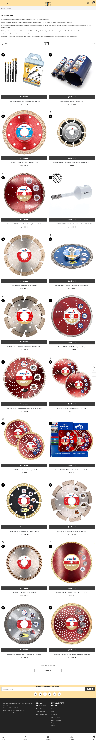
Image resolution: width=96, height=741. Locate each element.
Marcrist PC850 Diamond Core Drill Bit (72, 71)
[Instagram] (40, 694)
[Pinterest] (45, 694)
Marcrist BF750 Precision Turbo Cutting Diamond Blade (24, 194)
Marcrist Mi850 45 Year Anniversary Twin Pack (72, 378)
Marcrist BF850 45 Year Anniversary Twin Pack (24, 440)
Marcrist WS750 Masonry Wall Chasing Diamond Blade (24, 316)
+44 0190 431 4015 (13, 708)
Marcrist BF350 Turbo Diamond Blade (24, 562)
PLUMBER (9, 8)
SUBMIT (90, 689)
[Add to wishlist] (3, 50)
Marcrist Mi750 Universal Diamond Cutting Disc (72, 501)
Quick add (24, 97)
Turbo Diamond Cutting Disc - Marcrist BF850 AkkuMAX (24, 624)
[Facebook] (35, 694)
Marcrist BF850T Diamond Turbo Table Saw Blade (72, 562)
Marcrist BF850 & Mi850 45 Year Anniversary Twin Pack (72, 440)
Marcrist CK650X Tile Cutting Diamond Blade (24, 132)
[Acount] (88, 3)
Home (2, 8)
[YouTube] (54, 694)
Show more (48, 670)
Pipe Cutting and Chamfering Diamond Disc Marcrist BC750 (72, 132)
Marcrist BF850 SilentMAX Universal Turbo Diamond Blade (72, 624)
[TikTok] (49, 694)
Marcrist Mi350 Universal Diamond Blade (24, 255)
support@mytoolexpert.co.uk (15, 710)
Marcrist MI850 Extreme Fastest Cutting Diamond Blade (24, 378)
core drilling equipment (27, 25)
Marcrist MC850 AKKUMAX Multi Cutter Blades (24, 501)
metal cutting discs (23, 33)
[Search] (8, 3)
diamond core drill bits (40, 25)
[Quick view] (3, 55)
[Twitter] (59, 694)
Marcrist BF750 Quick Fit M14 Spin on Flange (72, 317)
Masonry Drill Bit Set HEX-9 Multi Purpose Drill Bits (24, 71)
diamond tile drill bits (28, 31)
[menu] (2, 3)
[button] (45, 43)
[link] (25, 738)
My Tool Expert (48, 3)
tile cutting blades (69, 31)
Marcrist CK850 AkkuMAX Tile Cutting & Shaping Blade (72, 255)
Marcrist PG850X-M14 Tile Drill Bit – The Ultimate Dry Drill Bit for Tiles (72, 194)
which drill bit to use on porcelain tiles (33, 36)
